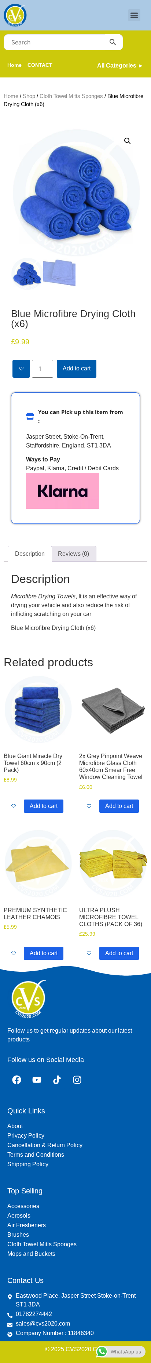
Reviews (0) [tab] (73, 554)
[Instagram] (77, 1079)
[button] (134, 15)
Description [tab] (30, 554)
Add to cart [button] (44, 806)
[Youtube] (36, 1079)
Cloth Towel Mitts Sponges (71, 96)
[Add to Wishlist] (21, 369)
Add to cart (77, 368)
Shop (29, 96)
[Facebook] (16, 1079)
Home (11, 96)
